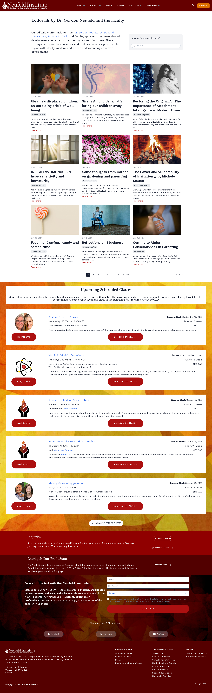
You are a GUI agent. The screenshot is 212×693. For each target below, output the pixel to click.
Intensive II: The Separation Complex (72, 441)
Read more (36, 130)
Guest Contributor (141, 185)
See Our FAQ (158, 653)
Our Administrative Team (163, 660)
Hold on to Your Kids (161, 676)
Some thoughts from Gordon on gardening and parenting (105, 174)
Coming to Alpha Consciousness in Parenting (155, 245)
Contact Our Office (161, 656)
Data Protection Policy (196, 653)
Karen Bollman (70, 408)
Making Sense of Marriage (65, 316)
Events (118, 660)
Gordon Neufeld (38, 115)
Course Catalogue (123, 653)
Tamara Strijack (58, 36)
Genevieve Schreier (63, 450)
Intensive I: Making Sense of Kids (69, 399)
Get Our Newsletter (161, 669)
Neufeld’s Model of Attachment (67, 355)
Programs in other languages (128, 663)
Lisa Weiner (139, 251)
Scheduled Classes (124, 656)
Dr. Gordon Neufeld (86, 32)
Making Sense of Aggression (65, 483)
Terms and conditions (196, 656)
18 (118, 275)
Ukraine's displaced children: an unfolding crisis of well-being (54, 105)
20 (127, 275)
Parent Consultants (161, 666)
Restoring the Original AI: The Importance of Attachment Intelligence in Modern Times (157, 105)
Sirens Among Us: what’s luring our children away (102, 103)
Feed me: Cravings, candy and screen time (55, 245)
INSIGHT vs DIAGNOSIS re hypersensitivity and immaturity (51, 176)
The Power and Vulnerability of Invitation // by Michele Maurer (156, 176)
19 (123, 275)
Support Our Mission (162, 673)
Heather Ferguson (141, 115)
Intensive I (66, 454)
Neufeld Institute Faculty (164, 663)
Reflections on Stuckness (102, 243)
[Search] (193, 5)
